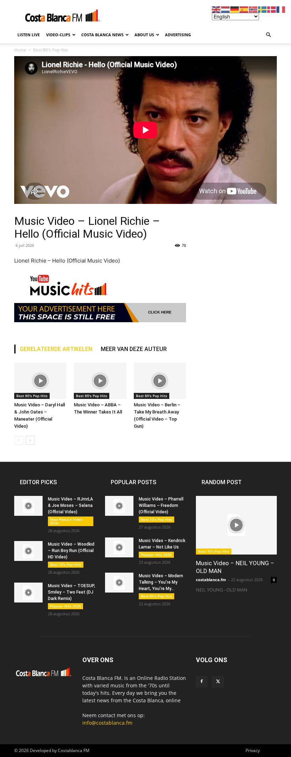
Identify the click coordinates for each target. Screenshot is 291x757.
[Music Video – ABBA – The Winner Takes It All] (100, 381)
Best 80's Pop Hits (50, 50)
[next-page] (30, 440)
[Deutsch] (235, 9)
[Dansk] (271, 9)
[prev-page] (18, 440)
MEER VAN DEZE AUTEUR (134, 349)
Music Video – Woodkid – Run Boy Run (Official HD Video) (71, 550)
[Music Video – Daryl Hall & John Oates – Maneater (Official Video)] (40, 381)
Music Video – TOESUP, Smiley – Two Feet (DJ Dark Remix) (71, 592)
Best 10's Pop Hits (65, 564)
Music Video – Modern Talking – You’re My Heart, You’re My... (161, 582)
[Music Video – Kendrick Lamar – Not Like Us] (119, 547)
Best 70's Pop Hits (213, 551)
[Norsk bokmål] (253, 9)
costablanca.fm (211, 579)
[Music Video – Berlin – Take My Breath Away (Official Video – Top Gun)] (160, 381)
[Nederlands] (225, 9)
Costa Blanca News (102, 34)
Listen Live (28, 34)
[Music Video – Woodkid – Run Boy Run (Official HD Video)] (28, 551)
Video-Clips (58, 34)
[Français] (281, 9)
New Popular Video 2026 (66, 521)
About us (144, 34)
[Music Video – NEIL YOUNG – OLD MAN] (236, 525)
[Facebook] (201, 681)
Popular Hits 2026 (65, 606)
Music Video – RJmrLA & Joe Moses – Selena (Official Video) (70, 505)
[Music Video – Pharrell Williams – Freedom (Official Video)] (119, 506)
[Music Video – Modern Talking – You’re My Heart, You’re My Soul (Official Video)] (119, 583)
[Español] (244, 9)
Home (20, 50)
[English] (216, 9)
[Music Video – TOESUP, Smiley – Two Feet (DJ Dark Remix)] (28, 592)
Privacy (253, 750)
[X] (218, 681)
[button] (268, 35)
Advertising (178, 34)
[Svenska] (262, 9)
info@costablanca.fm (107, 722)
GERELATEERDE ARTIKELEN (56, 349)
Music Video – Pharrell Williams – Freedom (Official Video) (161, 505)
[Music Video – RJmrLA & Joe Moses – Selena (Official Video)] (28, 506)
